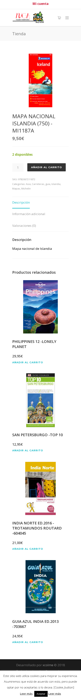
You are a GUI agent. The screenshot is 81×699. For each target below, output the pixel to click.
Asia (28, 184)
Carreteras (38, 184)
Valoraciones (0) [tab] (24, 225)
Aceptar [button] (41, 693)
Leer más (26, 693)
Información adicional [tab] (28, 214)
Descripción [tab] (21, 202)
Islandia (55, 184)
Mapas (16, 188)
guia (47, 184)
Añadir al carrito (46, 167)
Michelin (26, 188)
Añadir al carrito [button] (27, 362)
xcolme (48, 665)
